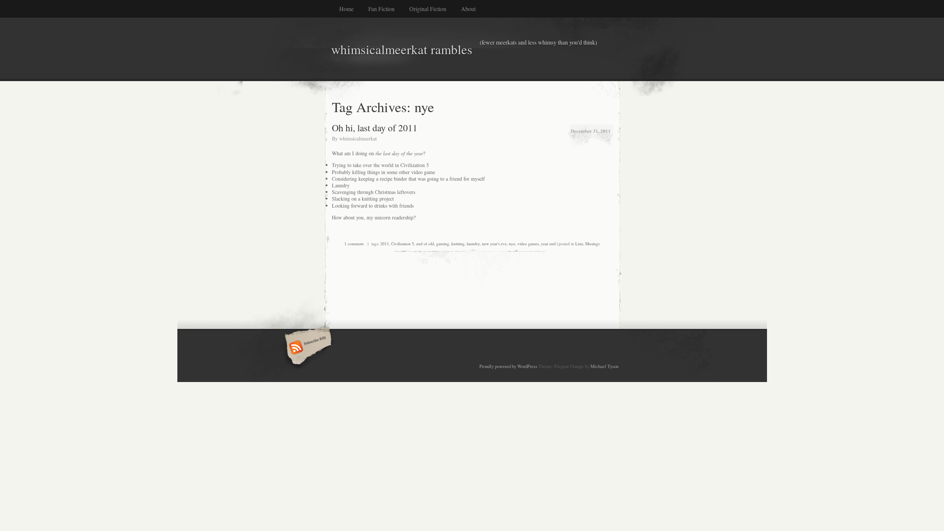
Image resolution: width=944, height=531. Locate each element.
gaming (442, 243)
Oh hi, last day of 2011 (374, 127)
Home (346, 9)
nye (512, 243)
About (468, 9)
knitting (458, 243)
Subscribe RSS (307, 348)
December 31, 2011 (591, 130)
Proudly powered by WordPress (508, 366)
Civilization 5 (402, 243)
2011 (384, 243)
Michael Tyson (604, 366)
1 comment (354, 243)
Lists (579, 243)
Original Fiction (427, 9)
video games (528, 243)
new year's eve (494, 243)
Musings (592, 243)
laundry (473, 243)
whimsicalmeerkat (358, 138)
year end (548, 243)
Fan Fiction (381, 9)
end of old (425, 243)
